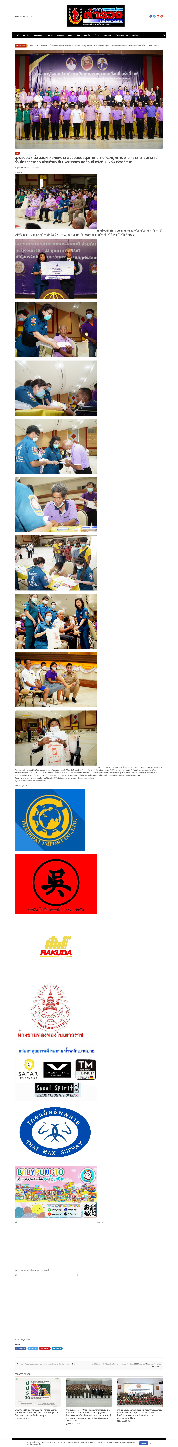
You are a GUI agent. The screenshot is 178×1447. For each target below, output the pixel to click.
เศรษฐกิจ (60, 35)
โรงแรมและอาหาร (122, 35)
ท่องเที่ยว (87, 35)
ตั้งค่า (40, 1444)
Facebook (150, 16)
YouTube (158, 16)
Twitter (154, 16)
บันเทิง (97, 35)
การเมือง (50, 35)
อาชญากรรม (38, 35)
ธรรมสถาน (107, 35)
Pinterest (45, 1348)
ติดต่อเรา (135, 35)
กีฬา (78, 35)
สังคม (70, 35)
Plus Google (161, 16)
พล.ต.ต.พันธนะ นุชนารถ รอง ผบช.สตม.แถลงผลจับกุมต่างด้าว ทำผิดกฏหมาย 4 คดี (47, 1364)
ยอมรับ (143, 1443)
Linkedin (58, 1348)
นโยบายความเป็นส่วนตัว (101, 1442)
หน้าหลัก (26, 35)
